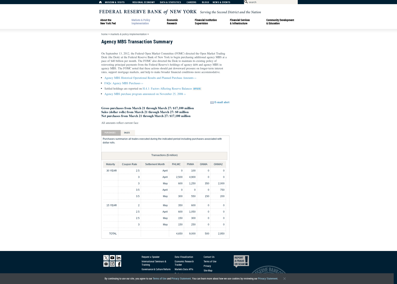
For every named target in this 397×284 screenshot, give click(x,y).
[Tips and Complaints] (236, 262)
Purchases (110, 132)
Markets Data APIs (184, 269)
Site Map (208, 270)
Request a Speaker (151, 256)
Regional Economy (144, 2)
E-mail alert (222, 102)
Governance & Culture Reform (156, 269)
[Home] (102, 3)
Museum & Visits (115, 2)
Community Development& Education (280, 21)
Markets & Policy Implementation (141, 21)
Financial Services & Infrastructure (240, 21)
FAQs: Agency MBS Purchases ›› (123, 83)
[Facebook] (118, 265)
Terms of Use (159, 278)
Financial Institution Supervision (206, 21)
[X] (106, 259)
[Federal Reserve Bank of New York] (180, 11)
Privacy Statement (181, 278)
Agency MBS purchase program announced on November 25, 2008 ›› (145, 94)
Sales (127, 132)
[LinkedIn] (118, 259)
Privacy (207, 265)
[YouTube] (112, 259)
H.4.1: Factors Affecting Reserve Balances (168, 88)
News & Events (221, 2)
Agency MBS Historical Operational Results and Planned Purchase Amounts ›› (150, 78)
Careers (192, 2)
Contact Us (209, 256)
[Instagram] (112, 265)
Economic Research (172, 21)
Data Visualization (184, 256)
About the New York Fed (108, 21)
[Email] (106, 265)
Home (104, 34)
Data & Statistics (170, 2)
